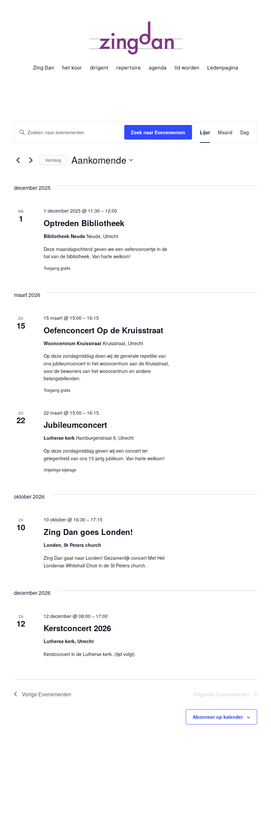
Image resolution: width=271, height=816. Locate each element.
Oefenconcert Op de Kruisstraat (103, 330)
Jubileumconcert (75, 424)
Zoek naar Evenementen (158, 132)
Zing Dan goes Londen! (88, 531)
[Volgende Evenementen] (31, 160)
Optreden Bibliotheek (84, 222)
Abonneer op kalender (218, 717)
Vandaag (53, 160)
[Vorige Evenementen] (18, 160)
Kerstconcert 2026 (77, 627)
